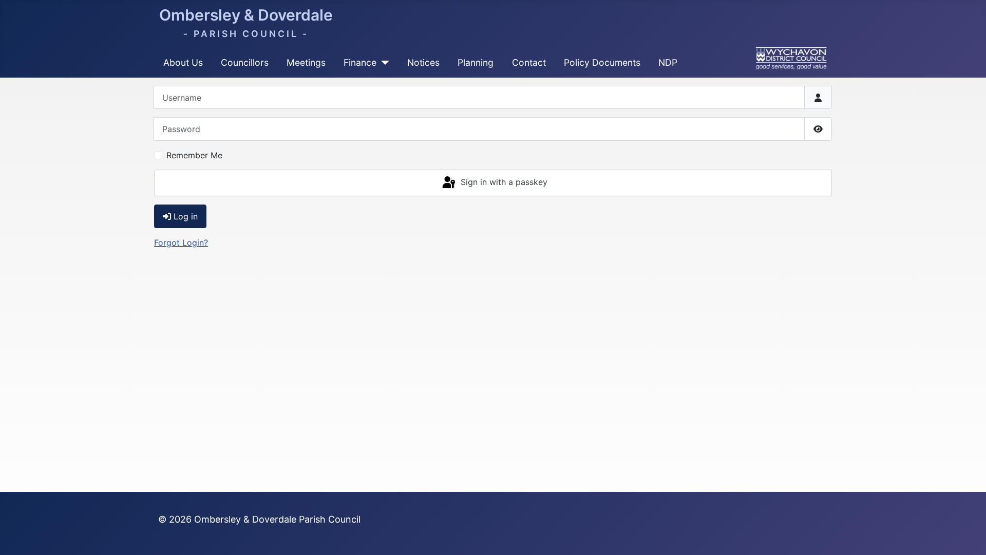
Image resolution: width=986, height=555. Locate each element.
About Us (183, 62)
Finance (360, 62)
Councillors (245, 62)
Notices (423, 62)
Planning (476, 62)
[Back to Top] (968, 536)
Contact (529, 62)
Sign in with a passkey (502, 182)
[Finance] (382, 62)
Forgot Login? (181, 242)
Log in (186, 216)
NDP (667, 62)
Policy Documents (602, 62)
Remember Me (194, 155)
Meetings (306, 62)
